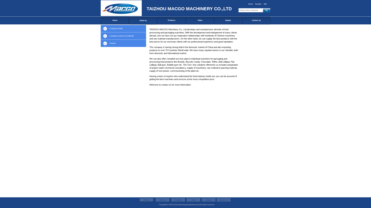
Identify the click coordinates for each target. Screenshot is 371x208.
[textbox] (251, 10)
